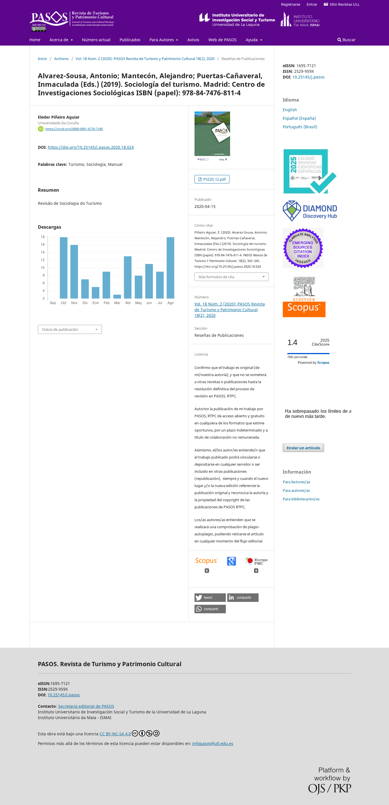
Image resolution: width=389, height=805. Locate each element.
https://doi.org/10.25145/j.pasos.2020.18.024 (91, 147)
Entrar (312, 4)
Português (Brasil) (300, 126)
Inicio (42, 58)
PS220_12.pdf (214, 179)
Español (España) (299, 118)
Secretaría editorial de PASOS (86, 706)
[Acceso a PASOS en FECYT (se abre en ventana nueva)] (310, 192)
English (290, 109)
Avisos (193, 39)
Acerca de (59, 39)
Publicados (130, 39)
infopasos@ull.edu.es (212, 743)
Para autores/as (296, 490)
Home (34, 39)
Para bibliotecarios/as (301, 498)
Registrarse (290, 4)
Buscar (348, 39)
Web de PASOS (222, 39)
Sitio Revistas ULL (344, 4)
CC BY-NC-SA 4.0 (115, 733)
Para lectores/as (296, 481)
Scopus (323, 363)
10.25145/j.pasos (308, 77)
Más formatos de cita (216, 276)
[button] (210, 597)
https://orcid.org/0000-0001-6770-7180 (74, 129)
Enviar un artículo (303, 447)
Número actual (96, 39)
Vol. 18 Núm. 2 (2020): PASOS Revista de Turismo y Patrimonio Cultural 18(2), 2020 (145, 58)
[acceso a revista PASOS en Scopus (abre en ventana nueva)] (304, 315)
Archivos (61, 58)
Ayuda (252, 39)
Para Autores (162, 39)
